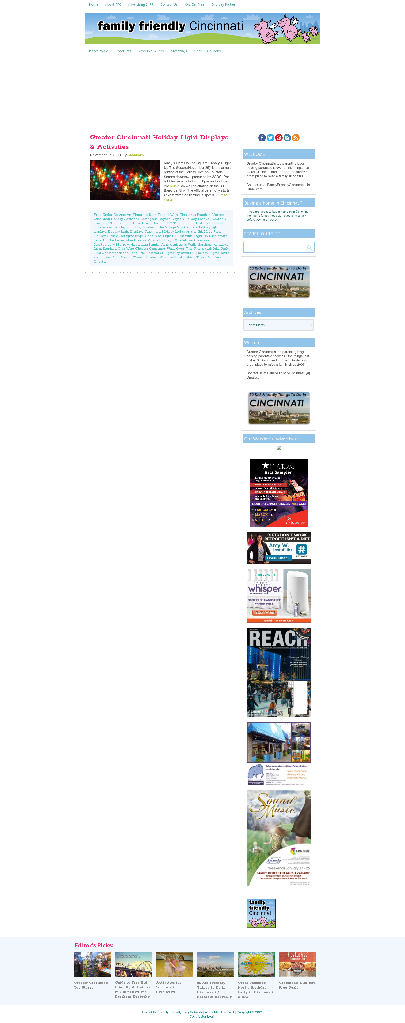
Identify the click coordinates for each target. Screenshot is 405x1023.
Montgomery (104, 244)
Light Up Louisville (178, 236)
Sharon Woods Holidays (139, 257)
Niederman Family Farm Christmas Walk (163, 244)
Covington (148, 219)
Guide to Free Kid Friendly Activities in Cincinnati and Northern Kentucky (132, 990)
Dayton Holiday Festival (191, 219)
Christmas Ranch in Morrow (202, 214)
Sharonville (169, 257)
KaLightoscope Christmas (140, 236)
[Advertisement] (202, 90)
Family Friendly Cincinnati (202, 30)
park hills (212, 248)
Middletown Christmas (192, 240)
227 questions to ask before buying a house (276, 217)
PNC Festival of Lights (156, 253)
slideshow (187, 257)
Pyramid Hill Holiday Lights (197, 253)
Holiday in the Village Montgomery (170, 227)
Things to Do (143, 214)
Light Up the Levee (109, 240)
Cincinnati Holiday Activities (116, 219)
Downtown (122, 214)
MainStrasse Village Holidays (149, 240)
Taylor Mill (205, 257)
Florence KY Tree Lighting (173, 223)
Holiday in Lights (126, 227)
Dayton (164, 219)
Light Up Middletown (211, 236)
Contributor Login (202, 1016)
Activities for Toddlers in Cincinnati (168, 987)
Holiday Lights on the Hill (182, 231)
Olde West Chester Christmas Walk (146, 248)
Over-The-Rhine (189, 248)
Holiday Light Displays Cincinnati (134, 231)
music (174, 185)
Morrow (122, 244)
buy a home (280, 211)
